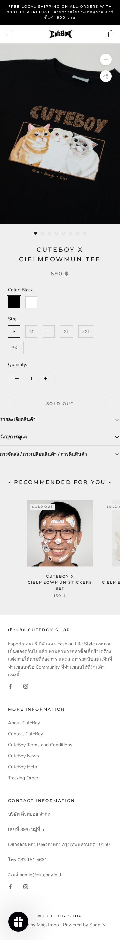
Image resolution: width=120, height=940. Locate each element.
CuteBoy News (23, 756)
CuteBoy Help (22, 767)
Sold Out (60, 403)
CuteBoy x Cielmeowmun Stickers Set (60, 582)
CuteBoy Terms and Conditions (40, 745)
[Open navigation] (9, 34)
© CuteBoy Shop (60, 916)
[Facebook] (10, 686)
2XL (86, 331)
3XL (16, 348)
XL (66, 331)
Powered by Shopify (84, 925)
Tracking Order (23, 778)
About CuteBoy (24, 723)
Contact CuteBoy (25, 734)
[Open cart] (111, 34)
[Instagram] (25, 686)
